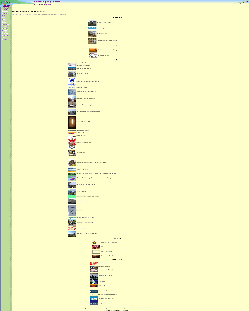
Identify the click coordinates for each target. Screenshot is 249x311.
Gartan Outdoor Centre (105, 275)
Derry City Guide (81, 135)
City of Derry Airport (82, 169)
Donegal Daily (80, 228)
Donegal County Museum (104, 22)
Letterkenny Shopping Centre (107, 291)
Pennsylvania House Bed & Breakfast (87, 196)
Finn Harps (101, 281)
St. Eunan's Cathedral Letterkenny (86, 233)
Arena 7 (103, 246)
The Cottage (122, 308)
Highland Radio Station (83, 65)
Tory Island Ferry (81, 191)
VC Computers (80, 152)
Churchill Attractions (143, 308)
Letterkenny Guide (81, 87)
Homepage (83, 308)
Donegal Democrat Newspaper (85, 217)
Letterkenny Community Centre (107, 263)
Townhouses (115, 308)
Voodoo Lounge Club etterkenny (107, 50)
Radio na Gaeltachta (82, 130)
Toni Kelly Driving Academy (84, 222)
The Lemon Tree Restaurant (109, 242)
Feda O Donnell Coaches (83, 68)
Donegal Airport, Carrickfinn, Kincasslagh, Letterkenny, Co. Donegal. (96, 173)
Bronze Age (101, 285)
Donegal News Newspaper (84, 63)
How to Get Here (101, 308)
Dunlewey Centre (102, 33)
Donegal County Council (83, 142)
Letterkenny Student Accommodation (87, 81)
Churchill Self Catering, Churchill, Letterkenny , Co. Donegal (94, 178)
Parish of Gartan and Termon (85, 122)
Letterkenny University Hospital (85, 98)
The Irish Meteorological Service (86, 91)
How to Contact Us (91, 308)
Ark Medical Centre (82, 73)
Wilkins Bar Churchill (104, 55)
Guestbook (151, 308)
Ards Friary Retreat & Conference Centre (88, 111)
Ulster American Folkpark (105, 270)
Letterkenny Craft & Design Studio (107, 40)
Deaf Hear (79, 210)
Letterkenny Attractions (131, 308)
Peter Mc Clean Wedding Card (85, 105)
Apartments (108, 308)
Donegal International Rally (106, 298)
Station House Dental (82, 201)
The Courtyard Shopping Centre (107, 294)
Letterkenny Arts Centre (104, 28)
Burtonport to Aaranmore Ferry (85, 184)
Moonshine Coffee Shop (108, 256)
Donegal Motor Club (104, 266)
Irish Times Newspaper (83, 132)
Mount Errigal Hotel (106, 251)
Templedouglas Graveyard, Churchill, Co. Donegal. (91, 162)
